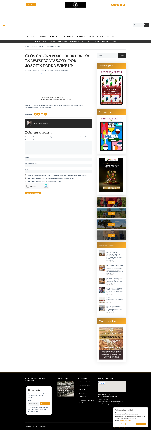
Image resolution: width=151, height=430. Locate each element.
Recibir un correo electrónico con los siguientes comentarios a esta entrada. (50, 178)
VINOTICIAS (80, 36)
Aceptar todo (141, 424)
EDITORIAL (67, 36)
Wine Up (59, 46)
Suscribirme (44, 403)
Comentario (29, 140)
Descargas (105, 41)
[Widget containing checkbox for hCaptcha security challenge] (37, 186)
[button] (35, 114)
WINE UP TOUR (55, 36)
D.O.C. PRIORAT (36, 46)
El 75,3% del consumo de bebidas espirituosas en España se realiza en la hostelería (114, 299)
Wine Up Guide (40, 41)
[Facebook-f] (112, 5)
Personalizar (120, 424)
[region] (130, 417)
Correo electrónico (31, 163)
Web (26, 169)
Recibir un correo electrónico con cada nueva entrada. (44, 181)
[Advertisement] (70, 22)
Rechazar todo (130, 424)
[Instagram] (115, 5)
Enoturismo (73, 41)
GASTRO (96, 41)
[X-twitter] (118, 5)
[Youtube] (121, 5)
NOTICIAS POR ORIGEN (49, 46)
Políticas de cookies (125, 420)
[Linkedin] (124, 5)
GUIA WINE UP (41, 36)
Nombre (28, 157)
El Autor (113, 41)
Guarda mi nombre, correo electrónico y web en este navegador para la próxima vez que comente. (57, 175)
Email (30, 400)
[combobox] (138, 25)
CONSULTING (110, 36)
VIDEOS (90, 36)
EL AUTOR (100, 36)
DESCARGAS (30, 36)
